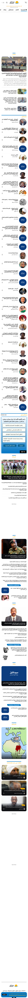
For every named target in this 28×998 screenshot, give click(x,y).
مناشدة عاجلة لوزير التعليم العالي (10, 217)
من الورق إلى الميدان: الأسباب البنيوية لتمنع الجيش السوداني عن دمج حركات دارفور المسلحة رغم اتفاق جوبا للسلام (10, 379)
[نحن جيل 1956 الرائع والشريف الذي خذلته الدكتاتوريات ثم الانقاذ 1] (23, 131)
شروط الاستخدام (13, 995)
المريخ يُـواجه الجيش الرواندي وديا (20, 495)
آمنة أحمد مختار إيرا (15, 399)
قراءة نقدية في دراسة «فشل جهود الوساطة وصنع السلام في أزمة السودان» (10, 236)
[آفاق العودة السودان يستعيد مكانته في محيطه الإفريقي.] (23, 273)
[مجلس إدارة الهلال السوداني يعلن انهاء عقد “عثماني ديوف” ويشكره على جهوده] (14, 467)
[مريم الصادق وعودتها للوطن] (23, 264)
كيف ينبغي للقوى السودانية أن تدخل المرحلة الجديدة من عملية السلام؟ (10, 147)
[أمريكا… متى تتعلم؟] (23, 291)
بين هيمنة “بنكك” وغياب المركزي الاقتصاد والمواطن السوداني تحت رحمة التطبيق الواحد (9, 165)
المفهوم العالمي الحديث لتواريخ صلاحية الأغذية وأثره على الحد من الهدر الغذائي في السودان (10, 316)
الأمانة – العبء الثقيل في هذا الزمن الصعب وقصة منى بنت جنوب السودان (11, 325)
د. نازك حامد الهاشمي (14, 319)
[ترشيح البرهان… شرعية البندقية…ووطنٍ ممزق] (23, 211)
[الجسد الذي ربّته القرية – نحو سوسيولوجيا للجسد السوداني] (23, 175)
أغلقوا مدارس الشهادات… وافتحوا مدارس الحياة (11, 244)
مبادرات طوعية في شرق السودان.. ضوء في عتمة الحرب (18, 588)
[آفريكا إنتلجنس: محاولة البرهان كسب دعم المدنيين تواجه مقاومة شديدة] (14, 546)
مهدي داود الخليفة (15, 150)
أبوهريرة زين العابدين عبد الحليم (13, 282)
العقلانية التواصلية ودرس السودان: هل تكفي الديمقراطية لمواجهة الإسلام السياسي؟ (10, 227)
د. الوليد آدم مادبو (15, 156)
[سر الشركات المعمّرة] (23, 345)
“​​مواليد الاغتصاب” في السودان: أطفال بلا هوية (18, 561)
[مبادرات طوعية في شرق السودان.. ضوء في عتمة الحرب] (5, 590)
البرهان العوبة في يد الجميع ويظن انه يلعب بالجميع (9, 280)
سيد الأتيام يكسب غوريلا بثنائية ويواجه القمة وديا (18, 498)
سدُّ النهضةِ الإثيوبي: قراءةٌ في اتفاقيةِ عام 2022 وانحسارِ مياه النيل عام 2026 (14, 791)
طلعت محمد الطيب (15, 230)
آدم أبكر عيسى (16, 273)
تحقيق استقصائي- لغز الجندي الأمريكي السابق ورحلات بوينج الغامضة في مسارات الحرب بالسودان (14, 577)
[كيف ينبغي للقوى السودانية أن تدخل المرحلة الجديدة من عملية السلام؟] (23, 148)
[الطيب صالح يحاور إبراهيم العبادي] (5, 657)
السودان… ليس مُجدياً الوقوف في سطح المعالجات (10, 119)
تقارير (14, 537)
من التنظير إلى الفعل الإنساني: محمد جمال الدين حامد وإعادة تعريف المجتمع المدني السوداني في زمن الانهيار (10, 183)
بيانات (14, 664)
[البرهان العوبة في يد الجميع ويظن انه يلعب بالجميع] (23, 282)
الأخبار (14, 54)
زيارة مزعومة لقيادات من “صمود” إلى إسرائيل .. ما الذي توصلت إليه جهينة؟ (15, 569)
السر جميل (16, 167)
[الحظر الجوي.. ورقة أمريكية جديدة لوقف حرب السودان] (22, 108)
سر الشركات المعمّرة (13, 342)
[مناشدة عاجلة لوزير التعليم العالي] (23, 220)
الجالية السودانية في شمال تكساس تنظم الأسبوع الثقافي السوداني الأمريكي (19, 716)
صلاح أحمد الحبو (15, 239)
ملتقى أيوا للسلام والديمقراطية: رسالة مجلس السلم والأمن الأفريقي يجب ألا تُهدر (14, 683)
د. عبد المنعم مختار (15, 187)
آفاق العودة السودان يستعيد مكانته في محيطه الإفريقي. (11, 271)
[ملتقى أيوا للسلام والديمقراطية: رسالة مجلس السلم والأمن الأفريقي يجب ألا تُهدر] (14, 673)
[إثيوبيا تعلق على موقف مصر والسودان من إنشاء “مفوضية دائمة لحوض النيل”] (22, 91)
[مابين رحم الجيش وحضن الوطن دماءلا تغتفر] (23, 371)
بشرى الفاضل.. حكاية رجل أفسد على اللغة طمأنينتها (10, 191)
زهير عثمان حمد (15, 175)
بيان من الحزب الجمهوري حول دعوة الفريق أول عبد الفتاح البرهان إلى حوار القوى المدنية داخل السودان (14, 689)
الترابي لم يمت (14, 155)
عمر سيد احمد (16, 140)
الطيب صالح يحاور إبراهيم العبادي (21, 637)
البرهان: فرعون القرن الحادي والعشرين (19, 775)
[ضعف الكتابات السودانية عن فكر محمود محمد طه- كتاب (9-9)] (23, 300)
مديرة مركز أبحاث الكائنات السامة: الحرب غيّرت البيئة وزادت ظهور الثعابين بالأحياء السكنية (15, 634)
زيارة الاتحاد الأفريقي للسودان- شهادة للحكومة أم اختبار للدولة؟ (10, 333)
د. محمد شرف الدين (15, 254)
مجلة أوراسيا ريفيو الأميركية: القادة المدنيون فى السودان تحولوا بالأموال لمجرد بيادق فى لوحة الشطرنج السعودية (15, 573)
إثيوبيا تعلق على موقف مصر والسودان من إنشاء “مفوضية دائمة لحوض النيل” (9, 92)
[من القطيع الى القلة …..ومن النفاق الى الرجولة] (23, 407)
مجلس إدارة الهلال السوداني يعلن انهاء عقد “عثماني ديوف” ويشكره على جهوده (14, 477)
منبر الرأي (24, 117)
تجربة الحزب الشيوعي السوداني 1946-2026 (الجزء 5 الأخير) (10, 387)
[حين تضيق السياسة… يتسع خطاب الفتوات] (23, 202)
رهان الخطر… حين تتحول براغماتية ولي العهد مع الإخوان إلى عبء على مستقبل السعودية (19, 597)
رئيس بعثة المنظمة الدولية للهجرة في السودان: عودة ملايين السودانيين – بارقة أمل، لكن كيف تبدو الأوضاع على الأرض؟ (16, 640)
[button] (4, 994)
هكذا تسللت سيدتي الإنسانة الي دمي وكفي (10, 307)
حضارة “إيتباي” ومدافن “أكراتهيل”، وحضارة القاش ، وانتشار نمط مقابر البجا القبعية (10, 397)
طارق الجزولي (21, 809)
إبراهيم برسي (16, 193)
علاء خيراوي (16, 211)
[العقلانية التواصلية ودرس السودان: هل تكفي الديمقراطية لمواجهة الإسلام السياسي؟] (23, 229)
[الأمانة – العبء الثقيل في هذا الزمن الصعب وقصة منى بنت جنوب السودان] (23, 327)
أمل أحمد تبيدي (15, 263)
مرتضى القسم (16, 247)
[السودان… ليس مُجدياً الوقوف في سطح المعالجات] (23, 122)
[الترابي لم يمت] (23, 157)
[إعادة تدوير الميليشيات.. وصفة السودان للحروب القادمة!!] (23, 362)
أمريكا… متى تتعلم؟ (13, 289)
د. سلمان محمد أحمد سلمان (18, 793)
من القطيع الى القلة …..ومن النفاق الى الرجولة (11, 405)
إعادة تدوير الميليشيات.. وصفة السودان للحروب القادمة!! (10, 360)
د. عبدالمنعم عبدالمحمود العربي (13, 328)
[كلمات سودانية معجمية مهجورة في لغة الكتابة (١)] (23, 353)
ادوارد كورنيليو (16, 389)
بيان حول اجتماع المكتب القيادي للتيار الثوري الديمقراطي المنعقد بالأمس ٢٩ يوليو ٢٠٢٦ (15, 693)
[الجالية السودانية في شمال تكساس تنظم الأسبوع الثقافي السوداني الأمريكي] (5, 717)
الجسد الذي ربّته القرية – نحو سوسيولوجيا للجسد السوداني (10, 173)
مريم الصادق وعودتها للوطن (11, 262)
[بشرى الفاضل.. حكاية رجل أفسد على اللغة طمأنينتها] (23, 193)
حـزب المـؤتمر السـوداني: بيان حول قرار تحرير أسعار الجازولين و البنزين (19, 708)
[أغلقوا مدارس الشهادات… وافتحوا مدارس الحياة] (23, 247)
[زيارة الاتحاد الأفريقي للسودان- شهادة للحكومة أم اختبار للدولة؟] (23, 336)
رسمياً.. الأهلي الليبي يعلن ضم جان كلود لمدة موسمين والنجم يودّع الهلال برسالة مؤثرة (15, 489)
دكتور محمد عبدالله (15, 202)
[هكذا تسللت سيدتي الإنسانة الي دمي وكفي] (23, 309)
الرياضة (14, 457)
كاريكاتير (14, 724)
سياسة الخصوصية (21, 995)
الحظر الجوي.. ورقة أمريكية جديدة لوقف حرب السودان (10, 109)
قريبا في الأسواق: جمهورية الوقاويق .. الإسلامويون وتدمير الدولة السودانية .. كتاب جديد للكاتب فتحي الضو (15, 697)
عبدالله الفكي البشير (15, 300)
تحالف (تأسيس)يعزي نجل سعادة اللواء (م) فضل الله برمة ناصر (15, 807)
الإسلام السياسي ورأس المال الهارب (11, 137)
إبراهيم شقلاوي (15, 290)
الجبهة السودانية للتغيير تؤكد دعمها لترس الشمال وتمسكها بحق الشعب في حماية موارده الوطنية (15, 700)
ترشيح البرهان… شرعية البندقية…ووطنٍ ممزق (10, 209)
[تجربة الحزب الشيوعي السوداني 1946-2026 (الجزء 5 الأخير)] (23, 389)
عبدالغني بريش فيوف (14, 362)
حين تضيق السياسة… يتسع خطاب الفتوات (10, 200)
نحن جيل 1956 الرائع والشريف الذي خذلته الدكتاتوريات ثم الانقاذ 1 (10, 129)
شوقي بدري (16, 132)
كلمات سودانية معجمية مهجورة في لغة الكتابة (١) (10, 351)
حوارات (14, 604)
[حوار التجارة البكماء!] (23, 255)
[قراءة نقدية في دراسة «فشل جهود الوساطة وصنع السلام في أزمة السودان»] (23, 238)
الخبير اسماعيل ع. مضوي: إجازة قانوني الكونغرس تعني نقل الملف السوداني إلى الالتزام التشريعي (14, 623)
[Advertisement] (14, 17)
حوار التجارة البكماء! (13, 253)
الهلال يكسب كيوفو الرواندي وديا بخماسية (19, 492)
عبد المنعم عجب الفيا (14, 354)
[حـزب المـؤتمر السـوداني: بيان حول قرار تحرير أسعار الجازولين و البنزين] (5, 710)
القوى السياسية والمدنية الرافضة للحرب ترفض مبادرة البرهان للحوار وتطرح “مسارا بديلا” (14, 75)
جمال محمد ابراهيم (15, 122)
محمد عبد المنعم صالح (14, 309)
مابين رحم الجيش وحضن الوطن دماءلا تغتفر (10, 369)
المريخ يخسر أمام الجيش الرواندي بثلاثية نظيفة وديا (17, 486)
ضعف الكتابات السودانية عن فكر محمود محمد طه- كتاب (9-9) (10, 298)
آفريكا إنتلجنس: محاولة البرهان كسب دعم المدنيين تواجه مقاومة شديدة (15, 556)
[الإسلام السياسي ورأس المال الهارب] (23, 140)
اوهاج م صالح (16, 219)
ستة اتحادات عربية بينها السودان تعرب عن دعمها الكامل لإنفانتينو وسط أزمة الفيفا (14, 483)
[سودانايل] (14, 2)
